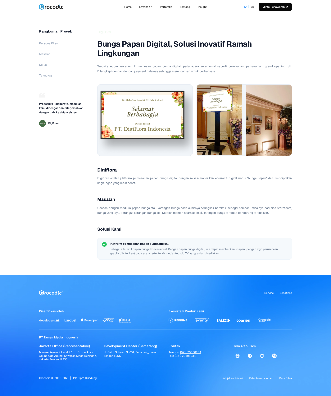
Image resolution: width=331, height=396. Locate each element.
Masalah (44, 54)
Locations (286, 292)
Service (269, 292)
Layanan (144, 6)
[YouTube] (262, 356)
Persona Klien (48, 43)
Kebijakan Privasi (232, 378)
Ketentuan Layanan (261, 378)
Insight (202, 6)
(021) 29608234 (190, 352)
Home (128, 6)
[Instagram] (237, 356)
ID (245, 6)
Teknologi (45, 75)
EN (252, 6)
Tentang (185, 6)
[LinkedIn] (250, 356)
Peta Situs (285, 378)
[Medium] (274, 356)
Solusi (43, 65)
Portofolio (166, 6)
